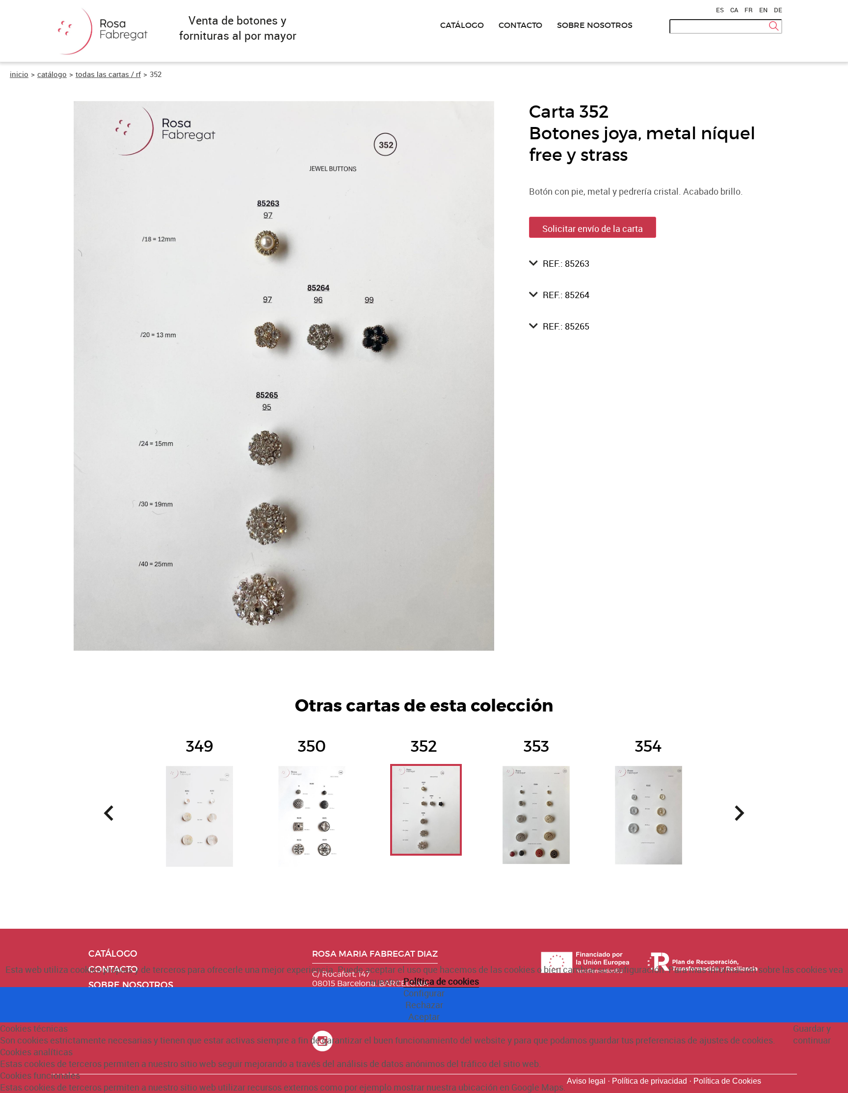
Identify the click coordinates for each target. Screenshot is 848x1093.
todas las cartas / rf (108, 74)
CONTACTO (520, 25)
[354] (648, 790)
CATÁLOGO (462, 25)
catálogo (52, 74)
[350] (311, 790)
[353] (536, 790)
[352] (423, 790)
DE (778, 9)
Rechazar (424, 1005)
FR (748, 9)
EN (763, 9)
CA (734, 9)
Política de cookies (441, 981)
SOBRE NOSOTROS (595, 25)
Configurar (424, 993)
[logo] (100, 55)
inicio (19, 74)
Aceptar (424, 1016)
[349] (199, 790)
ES (720, 9)
